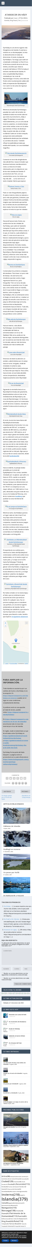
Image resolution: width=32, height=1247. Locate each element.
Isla (22, 1195)
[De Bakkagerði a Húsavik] (16, 885)
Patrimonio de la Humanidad (13, 1214)
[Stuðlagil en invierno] (16, 839)
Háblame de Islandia (11, 826)
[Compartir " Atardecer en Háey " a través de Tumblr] (14, 778)
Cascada (25, 1179)
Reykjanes (23, 1219)
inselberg (18, 496)
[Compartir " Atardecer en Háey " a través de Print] (25, 778)
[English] (11, 993)
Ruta (18, 1221)
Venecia (11, 1226)
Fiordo (5, 1187)
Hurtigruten (22, 1191)
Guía (14, 1191)
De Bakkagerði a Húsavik (13, 896)
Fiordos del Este (13, 1187)
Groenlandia (7, 1191)
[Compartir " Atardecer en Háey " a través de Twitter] (10, 778)
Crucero (17, 1181)
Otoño (19, 1211)
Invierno (11, 1194)
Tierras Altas (15, 1224)
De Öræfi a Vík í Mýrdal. (11, 919)
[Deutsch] (17, 993)
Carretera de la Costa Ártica (11, 1179)
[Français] (14, 993)
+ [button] (5, 623)
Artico (6, 1176)
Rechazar (14, 1240)
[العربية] (3, 993)
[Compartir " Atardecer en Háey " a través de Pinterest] (18, 778)
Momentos (19, 1203)
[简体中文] (7, 993)
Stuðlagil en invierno (11, 849)
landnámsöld (14, 456)
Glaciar (11, 1189)
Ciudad (7, 1181)
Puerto (22, 1216)
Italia (5, 1203)
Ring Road (13, 20)
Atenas (13, 1176)
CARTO (26, 663)
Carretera (24, 1176)
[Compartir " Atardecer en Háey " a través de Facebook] (7, 778)
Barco (18, 1176)
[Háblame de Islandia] (16, 816)
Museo (14, 1205)
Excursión (23, 1184)
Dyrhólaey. (7, 906)
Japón (12, 1203)
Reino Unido (14, 1219)
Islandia (6, 20)
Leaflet (6, 663)
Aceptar (5, 1240)
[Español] (28, 993)
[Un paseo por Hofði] (16, 862)
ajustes (24, 1237)
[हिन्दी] (20, 993)
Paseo (5, 1213)
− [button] (5, 625)
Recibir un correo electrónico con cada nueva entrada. (15, 979)
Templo (5, 1224)
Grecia (17, 1189)
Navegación (9, 1208)
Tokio (23, 1224)
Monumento (6, 1205)
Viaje (17, 1226)
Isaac (15, 18)
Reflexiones (6, 1219)
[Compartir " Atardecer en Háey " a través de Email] (21, 778)
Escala (12, 1184)
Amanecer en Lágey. (10, 930)
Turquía (4, 1226)
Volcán (23, 1226)
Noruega (9, 1210)
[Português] (25, 993)
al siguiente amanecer (19, 617)
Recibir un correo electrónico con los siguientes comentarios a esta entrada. (15, 974)
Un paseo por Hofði (11, 872)
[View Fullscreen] (26, 623)
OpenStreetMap (13, 663)
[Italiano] (23, 993)
